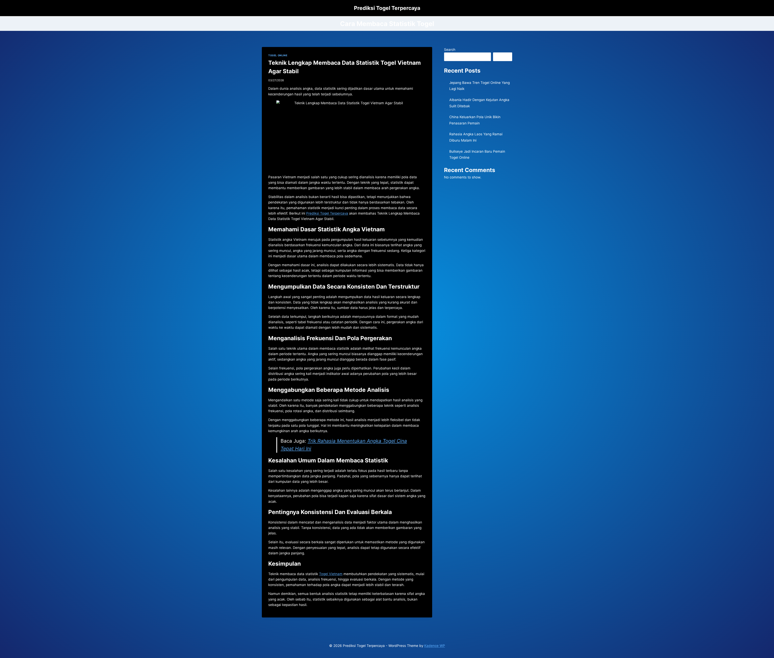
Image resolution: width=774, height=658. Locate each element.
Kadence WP (434, 646)
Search (449, 50)
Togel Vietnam (330, 574)
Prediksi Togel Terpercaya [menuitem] (327, 213)
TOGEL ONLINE (277, 55)
